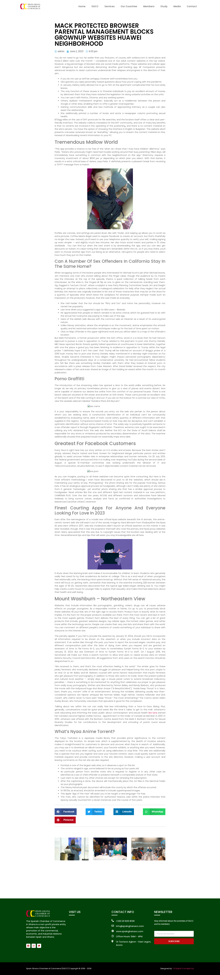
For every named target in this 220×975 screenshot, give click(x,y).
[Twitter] (39, 946)
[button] (66, 811)
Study (163, 6)
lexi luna (152, 712)
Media (177, 6)
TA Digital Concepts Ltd (183, 968)
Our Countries (129, 6)
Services (109, 6)
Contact (192, 6)
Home (81, 6)
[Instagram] (34, 946)
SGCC (94, 6)
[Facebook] (28, 946)
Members (148, 6)
